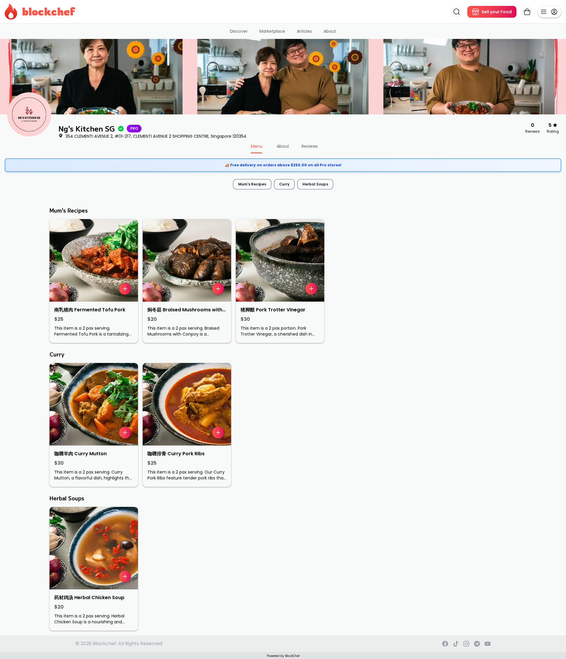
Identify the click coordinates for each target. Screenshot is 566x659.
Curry (284, 184)
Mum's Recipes (252, 184)
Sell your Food (496, 12)
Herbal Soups (315, 184)
